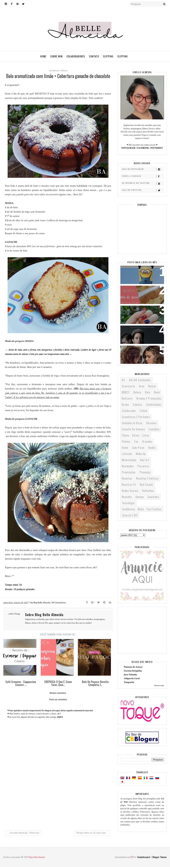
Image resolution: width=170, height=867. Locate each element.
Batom (152, 386)
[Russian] (158, 777)
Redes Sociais (130, 491)
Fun (136, 441)
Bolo (147, 392)
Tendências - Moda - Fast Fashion (142, 509)
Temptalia (129, 682)
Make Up (141, 454)
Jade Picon (138, 448)
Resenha (127, 497)
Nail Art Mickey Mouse (137, 310)
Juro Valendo (130, 674)
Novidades (128, 466)
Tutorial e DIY (130, 515)
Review (140, 497)
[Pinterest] (104, 602)
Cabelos (137, 405)
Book (157, 392)
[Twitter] (98, 602)
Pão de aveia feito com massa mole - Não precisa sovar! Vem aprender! (142, 294)
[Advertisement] (58, 800)
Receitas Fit (129, 485)
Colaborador (129, 411)
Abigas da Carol (132, 678)
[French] (128, 777)
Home (43, 56)
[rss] (29, 4)
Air (123, 380)
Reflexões (148, 491)
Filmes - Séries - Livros (135, 435)
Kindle (152, 448)
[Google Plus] (92, 602)
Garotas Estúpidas (133, 670)
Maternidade (129, 460)
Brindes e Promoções (149, 398)
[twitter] (23, 4)
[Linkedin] (110, 602)
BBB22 (126, 392)
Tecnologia (128, 503)
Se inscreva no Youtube (136, 183)
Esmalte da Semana (133, 429)
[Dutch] (152, 777)
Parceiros (143, 466)
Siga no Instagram (133, 169)
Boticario (127, 398)
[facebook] (11, 4)
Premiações (129, 472)
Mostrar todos (159, 685)
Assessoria (128, 386)
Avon (142, 386)
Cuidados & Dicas (132, 423)
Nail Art (144, 460)
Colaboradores (76, 56)
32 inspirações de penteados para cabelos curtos (142, 352)
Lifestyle (127, 454)
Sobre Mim (56, 56)
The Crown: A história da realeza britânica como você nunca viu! (142, 334)
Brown (125, 405)
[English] (123, 777)
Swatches (153, 497)
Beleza (137, 392)
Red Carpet (146, 485)
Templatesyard (143, 857)
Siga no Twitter (131, 190)
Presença (145, 472)
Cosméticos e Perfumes (136, 417)
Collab (143, 411)
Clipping (108, 56)
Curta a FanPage (131, 176)
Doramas (151, 423)
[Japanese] (123, 781)
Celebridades (154, 405)
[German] (134, 777)
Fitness (126, 441)
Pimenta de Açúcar (133, 666)
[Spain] (140, 777)
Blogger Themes (159, 857)
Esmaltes (154, 429)
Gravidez (147, 441)
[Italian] (146, 777)
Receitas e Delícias (60, 70)
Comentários (59, 602)
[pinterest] (17, 4)
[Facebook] (86, 602)
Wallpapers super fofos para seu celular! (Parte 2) (142, 272)
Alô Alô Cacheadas (140, 380)
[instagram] (5, 4)
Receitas (127, 478)
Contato (94, 56)
